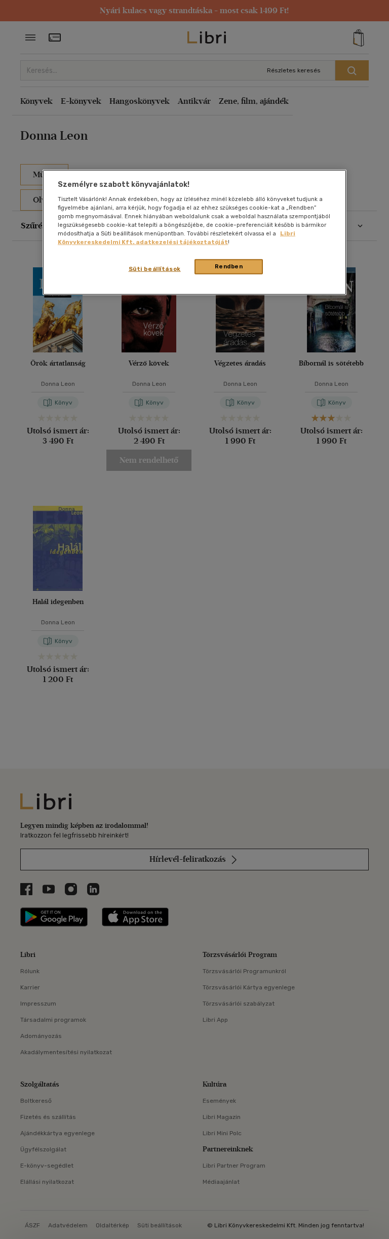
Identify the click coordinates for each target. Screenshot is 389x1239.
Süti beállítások (155, 268)
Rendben (229, 266)
